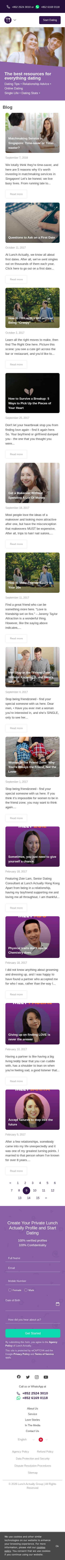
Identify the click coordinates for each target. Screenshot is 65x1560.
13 (19, 1198)
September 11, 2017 (17, 597)
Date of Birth (12, 1300)
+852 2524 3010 (35, 1393)
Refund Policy (45, 1451)
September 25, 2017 (17, 417)
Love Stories (32, 1419)
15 (37, 1198)
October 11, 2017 (15, 247)
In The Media (32, 1425)
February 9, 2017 (15, 1134)
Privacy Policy (22, 1354)
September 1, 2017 (16, 781)
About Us (32, 1408)
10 (34, 1190)
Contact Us (32, 1431)
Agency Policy (20, 1451)
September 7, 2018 (16, 157)
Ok (57, 1546)
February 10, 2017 (16, 1049)
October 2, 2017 (14, 332)
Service (32, 1414)
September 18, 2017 (17, 507)
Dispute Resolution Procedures (32, 1465)
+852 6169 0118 (50, 7)
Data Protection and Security (33, 1458)
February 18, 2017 (16, 871)
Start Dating (50, 19)
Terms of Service (44, 1354)
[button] (26, 1439)
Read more (16, 194)
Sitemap (33, 1472)
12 (52, 1190)
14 (28, 1198)
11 (43, 1190)
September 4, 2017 (16, 691)
